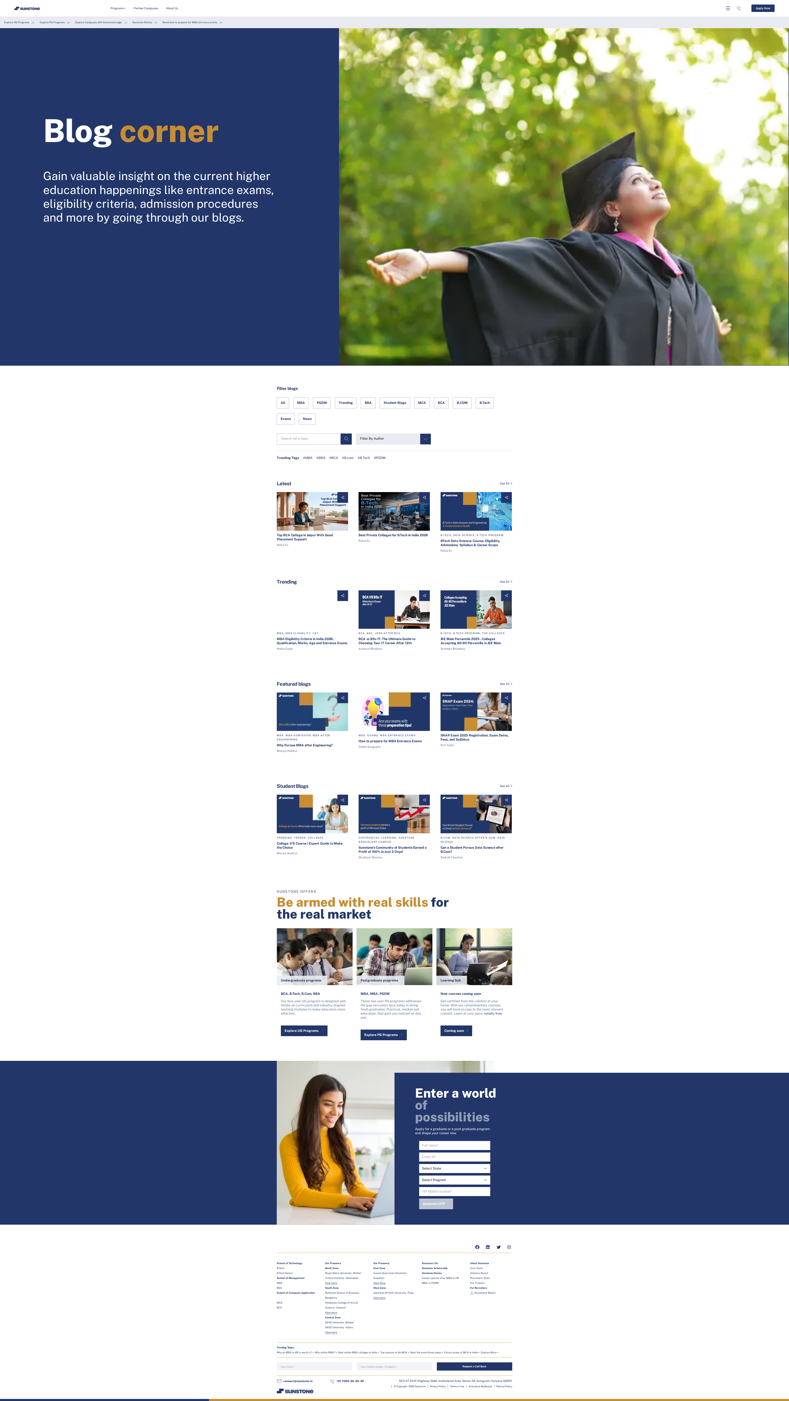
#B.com (348, 458)
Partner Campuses (146, 8)
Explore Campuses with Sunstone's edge (98, 22)
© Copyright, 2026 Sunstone (410, 1386)
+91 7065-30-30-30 (350, 1381)
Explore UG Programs (16, 22)
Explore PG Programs (52, 22)
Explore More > (490, 1352)
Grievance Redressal (480, 1386)
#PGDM (379, 458)
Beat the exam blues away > (426, 1352)
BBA (368, 403)
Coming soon (454, 1031)
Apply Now (763, 8)
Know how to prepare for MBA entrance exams (190, 22)
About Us (172, 8)
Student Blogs (395, 403)
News (307, 419)
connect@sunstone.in (298, 1381)
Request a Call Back (474, 1366)
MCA (422, 403)
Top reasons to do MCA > (394, 1352)
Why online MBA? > (326, 1352)
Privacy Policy (438, 1386)
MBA (301, 403)
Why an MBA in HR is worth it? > (295, 1352)
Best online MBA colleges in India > (358, 1352)
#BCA (333, 458)
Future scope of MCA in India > (462, 1352)
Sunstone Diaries (142, 22)
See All (504, 483)
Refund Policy (504, 1386)
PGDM (322, 403)
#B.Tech (364, 458)
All (283, 403)
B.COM (462, 403)
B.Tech (485, 403)
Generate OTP (434, 1204)
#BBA (320, 458)
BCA (441, 403)
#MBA (307, 458)
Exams (286, 419)
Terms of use (457, 1386)
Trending (346, 403)
